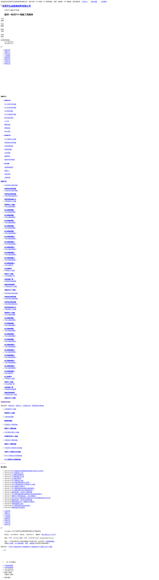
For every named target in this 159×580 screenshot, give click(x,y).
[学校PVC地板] (9, 270)
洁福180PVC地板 (10, 290)
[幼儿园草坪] (8, 265)
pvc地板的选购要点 (18, 475)
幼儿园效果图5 (9, 210)
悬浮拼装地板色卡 (10, 199)
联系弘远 (7, 63)
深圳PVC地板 (21, 546)
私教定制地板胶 (9, 284)
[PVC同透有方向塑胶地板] (13, 455)
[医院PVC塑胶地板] (11, 424)
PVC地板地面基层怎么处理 (20, 482)
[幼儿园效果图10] (10, 233)
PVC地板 (10, 543)
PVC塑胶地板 (19, 543)
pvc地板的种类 (16, 478)
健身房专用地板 (9, 159)
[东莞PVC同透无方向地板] (13, 448)
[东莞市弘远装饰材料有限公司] (16, 6)
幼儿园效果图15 (9, 263)
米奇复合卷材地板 (10, 188)
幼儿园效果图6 (9, 215)
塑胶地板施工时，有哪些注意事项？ (23, 502)
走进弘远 (7, 61)
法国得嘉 (7, 177)
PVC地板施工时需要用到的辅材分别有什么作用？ (28, 471)
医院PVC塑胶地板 (10, 428)
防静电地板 (8, 149)
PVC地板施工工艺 (17, 473)
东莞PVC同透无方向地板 (12, 452)
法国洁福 (7, 174)
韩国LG (6, 170)
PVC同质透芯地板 (10, 114)
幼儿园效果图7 (9, 220)
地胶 (26, 543)
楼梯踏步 (7, 156)
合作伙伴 (7, 54)
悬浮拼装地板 (8, 118)
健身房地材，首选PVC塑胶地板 (22, 492)
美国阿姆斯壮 (8, 167)
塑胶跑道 (7, 128)
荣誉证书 (7, 59)
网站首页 (7, 50)
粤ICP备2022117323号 (49, 534)
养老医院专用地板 (10, 142)
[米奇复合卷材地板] (11, 185)
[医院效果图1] (9, 417)
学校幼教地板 (8, 146)
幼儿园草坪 (8, 268)
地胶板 (31, 543)
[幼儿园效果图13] (10, 249)
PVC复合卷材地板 (10, 107)
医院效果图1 (8, 420)
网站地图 (94, 1)
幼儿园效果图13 (9, 252)
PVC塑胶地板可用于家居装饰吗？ (23, 490)
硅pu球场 (7, 131)
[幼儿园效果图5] (9, 206)
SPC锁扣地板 (8, 111)
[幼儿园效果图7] (9, 217)
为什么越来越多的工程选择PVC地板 (23, 484)
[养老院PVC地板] (10, 201)
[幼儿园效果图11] (10, 238)
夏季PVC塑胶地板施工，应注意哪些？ (24, 496)
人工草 (6, 121)
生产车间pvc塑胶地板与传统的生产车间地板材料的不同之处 (31, 498)
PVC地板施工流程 (17, 480)
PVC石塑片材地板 (10, 104)
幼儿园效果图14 (9, 258)
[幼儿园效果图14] (10, 254)
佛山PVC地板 (39, 546)
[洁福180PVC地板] (10, 286)
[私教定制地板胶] (10, 281)
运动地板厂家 (8, 279)
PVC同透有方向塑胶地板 (12, 459)
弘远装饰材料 (8, 565)
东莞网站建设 (50, 541)
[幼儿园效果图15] (10, 260)
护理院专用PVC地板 (11, 436)
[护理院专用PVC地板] (11, 432)
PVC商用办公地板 (10, 139)
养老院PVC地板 (9, 204)
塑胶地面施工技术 (17, 503)
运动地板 (7, 153)
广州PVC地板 (12, 546)
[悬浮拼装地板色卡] (11, 196)
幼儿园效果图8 (9, 226)
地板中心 (7, 52)
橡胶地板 (7, 124)
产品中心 (85, 1)
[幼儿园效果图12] (10, 244)
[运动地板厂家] (9, 276)
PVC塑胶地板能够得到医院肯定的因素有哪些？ (27, 494)
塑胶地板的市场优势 (18, 507)
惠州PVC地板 (30, 546)
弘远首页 (7, 511)
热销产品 (4, 181)
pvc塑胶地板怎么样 (18, 476)
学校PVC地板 (8, 274)
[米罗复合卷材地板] (11, 190)
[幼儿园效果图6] (9, 212)
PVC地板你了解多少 (18, 486)
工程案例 (104, 1)
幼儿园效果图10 (9, 236)
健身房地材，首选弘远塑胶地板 (22, 500)
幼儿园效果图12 (9, 247)
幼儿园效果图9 (9, 231)
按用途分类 (27, 405)
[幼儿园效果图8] (9, 222)
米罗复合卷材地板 (10, 194)
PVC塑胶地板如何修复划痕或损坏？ (23, 488)
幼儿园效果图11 (9, 242)
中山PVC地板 (47, 546)
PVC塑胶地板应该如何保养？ (21, 505)
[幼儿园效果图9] (9, 228)
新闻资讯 (7, 58)
